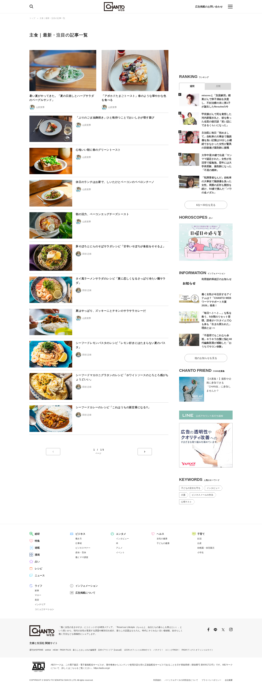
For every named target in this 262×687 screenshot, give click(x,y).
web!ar (48, 650)
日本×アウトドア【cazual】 (110, 650)
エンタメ (121, 533)
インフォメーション (86, 585)
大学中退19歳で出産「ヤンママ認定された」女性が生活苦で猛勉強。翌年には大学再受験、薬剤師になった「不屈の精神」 (217, 162)
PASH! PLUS (65, 650)
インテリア (40, 604)
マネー (38, 595)
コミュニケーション (44, 609)
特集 (37, 540)
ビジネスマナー (82, 548)
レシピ (38, 568)
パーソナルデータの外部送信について (181, 680)
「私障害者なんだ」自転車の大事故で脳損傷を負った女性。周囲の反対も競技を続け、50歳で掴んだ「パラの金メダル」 (217, 185)
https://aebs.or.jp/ (102, 668)
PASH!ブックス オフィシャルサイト (197, 650)
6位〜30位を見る (205, 205)
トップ (32, 18)
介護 (183, 495)
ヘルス (160, 533)
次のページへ (145, 451)
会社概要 (229, 680)
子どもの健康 (163, 543)
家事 (37, 590)
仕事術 (78, 543)
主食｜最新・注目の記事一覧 (52, 18)
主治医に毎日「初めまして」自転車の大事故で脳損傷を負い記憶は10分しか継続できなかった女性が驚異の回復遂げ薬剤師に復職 (217, 140)
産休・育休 (80, 552)
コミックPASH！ (172, 650)
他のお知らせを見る (206, 358)
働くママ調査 (81, 557)
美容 (37, 600)
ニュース (40, 575)
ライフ (38, 585)
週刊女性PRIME (36, 650)
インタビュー (213, 488)
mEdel (55, 650)
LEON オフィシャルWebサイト (138, 650)
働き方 (78, 538)
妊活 (199, 538)
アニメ (119, 548)
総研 (37, 533)
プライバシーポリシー (211, 680)
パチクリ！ (158, 650)
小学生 (200, 552)
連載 (37, 547)
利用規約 (157, 680)
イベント (120, 552)
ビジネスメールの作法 (202, 495)
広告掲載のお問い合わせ (209, 6)
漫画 (37, 554)
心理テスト (186, 502)
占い (37, 561)
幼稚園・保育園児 (205, 548)
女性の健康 (162, 538)
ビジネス (80, 533)
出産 (199, 543)
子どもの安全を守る (190, 488)
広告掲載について (85, 592)
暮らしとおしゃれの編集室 (84, 650)
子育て (201, 533)
